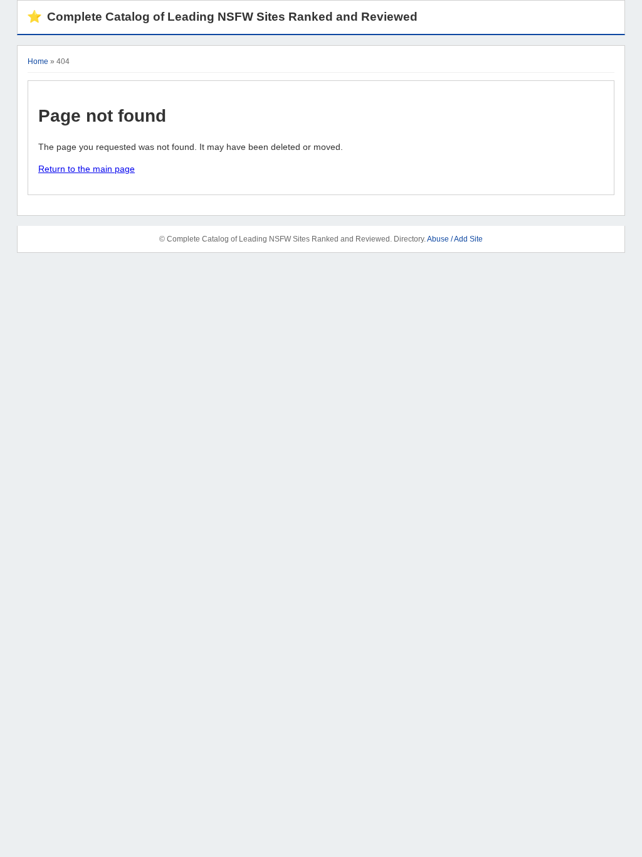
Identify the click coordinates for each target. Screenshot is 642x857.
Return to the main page (86, 169)
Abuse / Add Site (455, 239)
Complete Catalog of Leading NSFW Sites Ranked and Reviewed (222, 16)
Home (38, 61)
